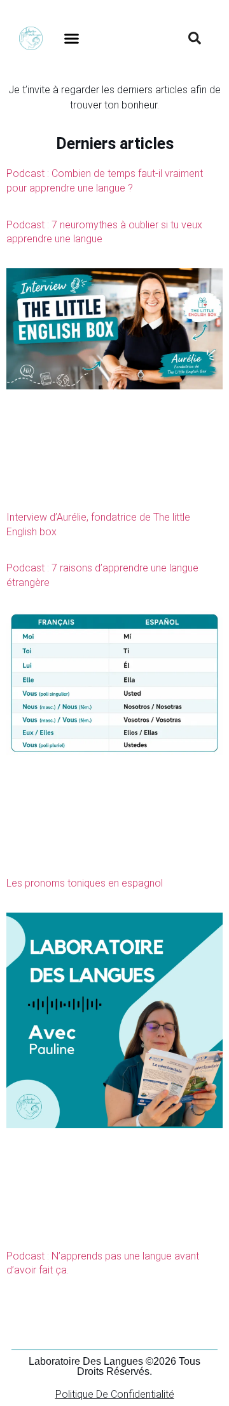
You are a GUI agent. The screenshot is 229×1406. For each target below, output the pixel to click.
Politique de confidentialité (114, 1394)
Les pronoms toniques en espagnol (84, 883)
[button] (72, 38)
